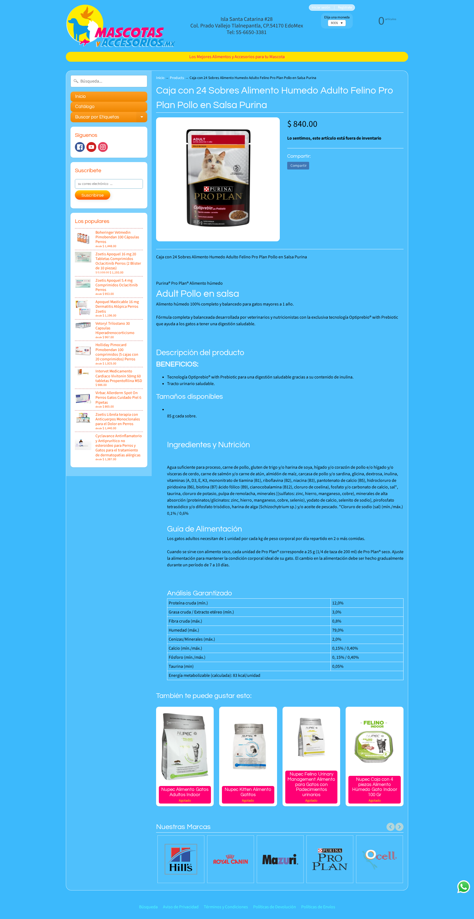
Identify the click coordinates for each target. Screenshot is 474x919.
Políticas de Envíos (318, 907)
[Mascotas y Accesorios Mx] (121, 25)
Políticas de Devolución (274, 907)
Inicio (80, 96)
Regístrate (345, 7)
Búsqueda (148, 907)
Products (177, 77)
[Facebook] (80, 147)
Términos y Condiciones (226, 907)
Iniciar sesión (321, 7)
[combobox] (108, 81)
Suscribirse (92, 195)
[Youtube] (91, 147)
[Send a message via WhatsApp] (463, 886)
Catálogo (85, 106)
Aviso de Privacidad (181, 907)
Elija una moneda (336, 17)
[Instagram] (103, 147)
